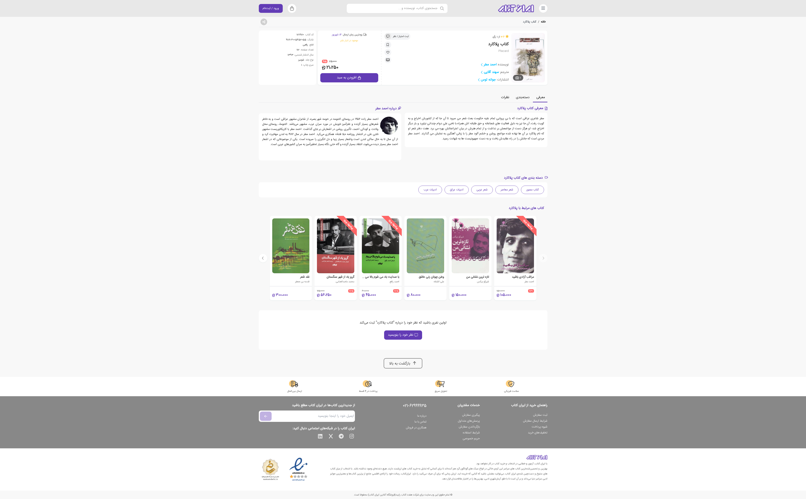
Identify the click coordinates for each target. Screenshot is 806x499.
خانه (543, 21)
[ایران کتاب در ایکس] (331, 437)
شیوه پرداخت (539, 426)
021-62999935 (415, 406)
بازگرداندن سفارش (469, 426)
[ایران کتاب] (516, 8)
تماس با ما (421, 421)
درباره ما (422, 415)
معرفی (540, 97)
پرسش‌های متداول (469, 421)
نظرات (505, 97)
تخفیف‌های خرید (537, 432)
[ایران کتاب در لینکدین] (320, 437)
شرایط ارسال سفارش (535, 421)
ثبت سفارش (540, 415)
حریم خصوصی (471, 438)
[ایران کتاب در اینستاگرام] (352, 437)
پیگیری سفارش (471, 415)
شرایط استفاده (471, 432)
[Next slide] (263, 258)
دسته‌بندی (523, 97)
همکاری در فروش (416, 427)
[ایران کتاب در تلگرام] (341, 437)
